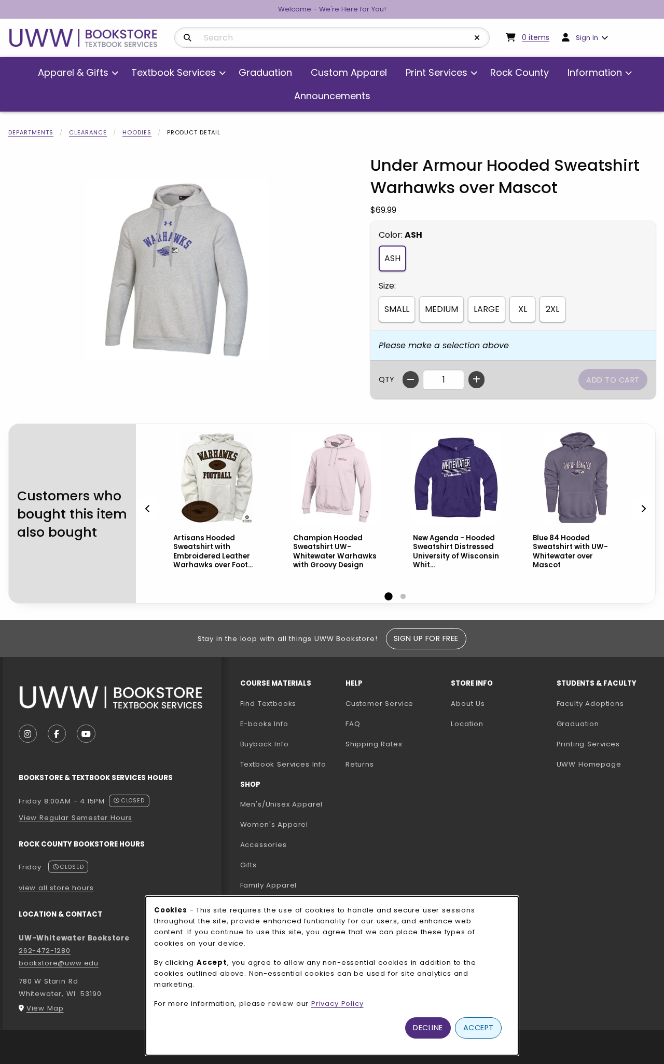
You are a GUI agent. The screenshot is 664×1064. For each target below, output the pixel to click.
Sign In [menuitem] (587, 38)
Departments (30, 132)
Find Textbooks (268, 703)
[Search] (187, 38)
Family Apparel (268, 885)
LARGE (487, 309)
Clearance (88, 132)
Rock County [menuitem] (519, 72)
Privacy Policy (337, 1003)
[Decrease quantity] (411, 379)
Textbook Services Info (288, 764)
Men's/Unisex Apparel (281, 804)
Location (467, 724)
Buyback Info (264, 744)
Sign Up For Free (426, 638)
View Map (45, 1008)
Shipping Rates (374, 744)
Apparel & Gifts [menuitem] (73, 72)
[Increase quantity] (476, 379)
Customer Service (379, 703)
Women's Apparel (274, 824)
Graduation (578, 724)
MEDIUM (441, 309)
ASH (392, 258)
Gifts (248, 865)
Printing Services (605, 744)
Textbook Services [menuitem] (173, 72)
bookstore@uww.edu (59, 963)
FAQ (352, 724)
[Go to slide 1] (388, 597)
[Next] (643, 509)
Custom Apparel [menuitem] (349, 72)
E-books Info (264, 724)
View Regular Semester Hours (75, 818)
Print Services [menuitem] (436, 72)
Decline (428, 1027)
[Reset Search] (477, 38)
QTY (386, 379)
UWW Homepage (605, 764)
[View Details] (216, 477)
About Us (468, 703)
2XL (552, 309)
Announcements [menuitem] (332, 95)
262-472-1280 (45, 951)
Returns (359, 764)
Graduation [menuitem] (265, 72)
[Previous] (148, 509)
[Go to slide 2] (403, 597)
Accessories (263, 845)
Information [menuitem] (595, 72)
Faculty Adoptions (605, 703)
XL (522, 309)
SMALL (396, 309)
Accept (478, 1027)
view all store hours (56, 888)
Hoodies (136, 132)
